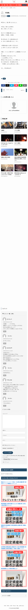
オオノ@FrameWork (14, 110)
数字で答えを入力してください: (9, 445)
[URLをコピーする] (25, 85)
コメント (5, 413)
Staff (11, 605)
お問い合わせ (21, 605)
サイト (4, 440)
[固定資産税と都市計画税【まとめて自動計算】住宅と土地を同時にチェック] (14, 523)
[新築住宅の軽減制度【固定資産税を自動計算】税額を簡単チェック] (14, 545)
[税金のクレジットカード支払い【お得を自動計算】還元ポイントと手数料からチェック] (14, 501)
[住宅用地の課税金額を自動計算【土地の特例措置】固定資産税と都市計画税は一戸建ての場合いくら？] (14, 566)
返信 (5, 331)
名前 (4, 430)
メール (4, 435)
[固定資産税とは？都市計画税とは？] (14, 586)
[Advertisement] (14, 243)
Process (14, 605)
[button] (3, 85)
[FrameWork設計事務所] (14, 2)
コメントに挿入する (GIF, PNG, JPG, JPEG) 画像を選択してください (14, 456)
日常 (4, 78)
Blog (17, 605)
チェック (24, 4)
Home (5, 605)
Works (8, 605)
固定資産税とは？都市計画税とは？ (9, 568)
